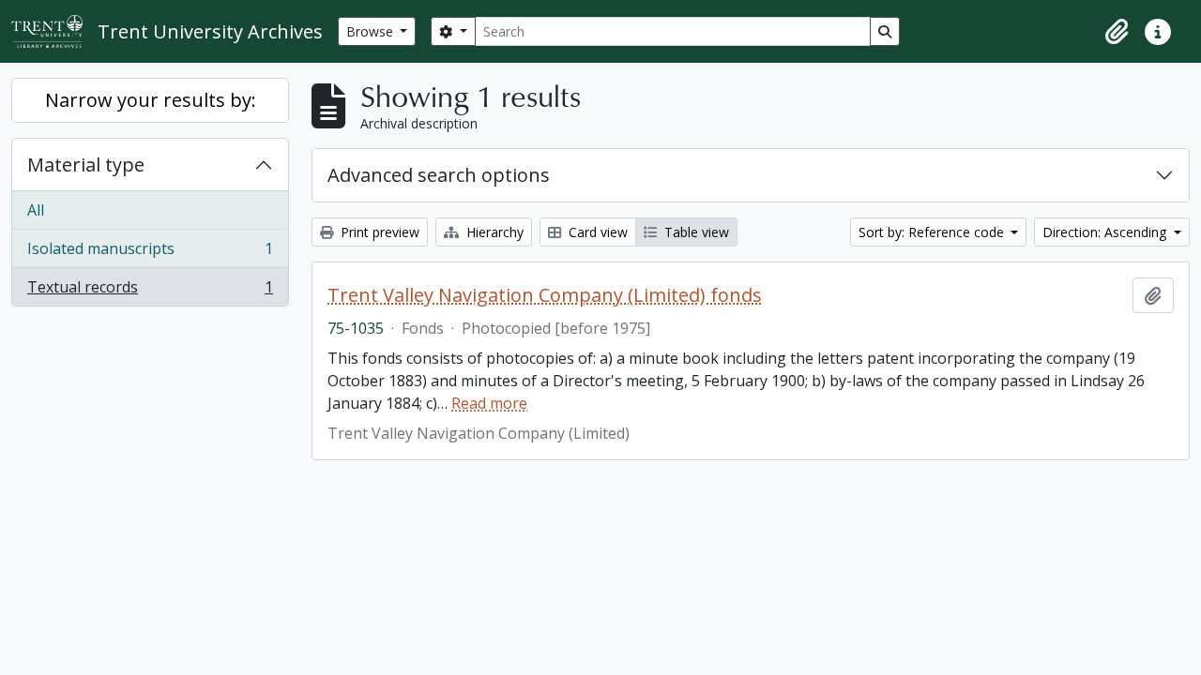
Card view (596, 232)
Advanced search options (438, 175)
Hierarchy (493, 232)
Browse (371, 31)
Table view (695, 232)
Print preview (378, 232)
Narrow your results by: (150, 99)
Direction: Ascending (1106, 232)
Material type (85, 164)
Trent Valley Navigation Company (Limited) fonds (544, 295)
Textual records (149, 291)
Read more (489, 403)
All (35, 210)
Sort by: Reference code (933, 232)
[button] (1116, 31)
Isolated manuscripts (149, 253)
